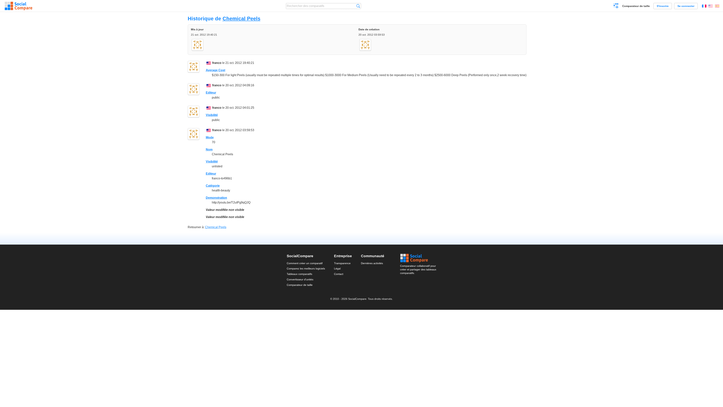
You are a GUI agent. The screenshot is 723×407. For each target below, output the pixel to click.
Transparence (342, 263)
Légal (337, 268)
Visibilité (212, 115)
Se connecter (685, 6)
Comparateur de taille (636, 6)
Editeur (211, 92)
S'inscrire (663, 6)
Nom (209, 149)
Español (717, 6)
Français (704, 6)
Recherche (358, 6)
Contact (338, 273)
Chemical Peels (241, 18)
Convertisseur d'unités (300, 279)
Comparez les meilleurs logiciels (306, 268)
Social (418, 258)
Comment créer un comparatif (305, 263)
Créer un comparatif (616, 6)
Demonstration (216, 197)
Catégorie (213, 185)
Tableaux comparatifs (299, 273)
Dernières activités (372, 263)
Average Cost (215, 70)
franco (216, 62)
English (710, 6)
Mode (210, 137)
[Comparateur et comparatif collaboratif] (18, 6)
